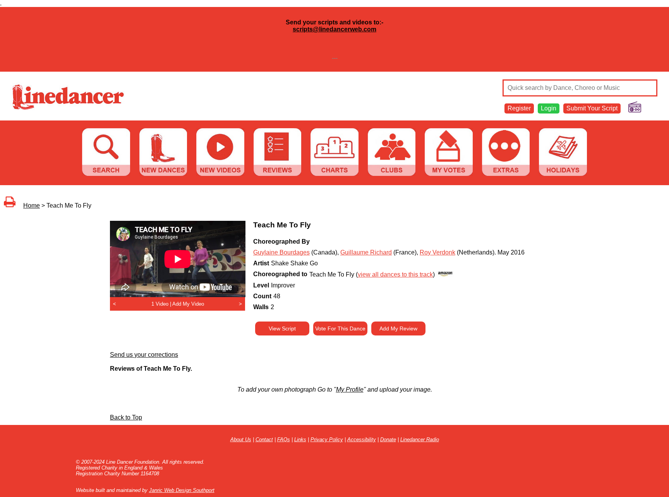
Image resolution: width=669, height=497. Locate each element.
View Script (282, 328)
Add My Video (188, 304)
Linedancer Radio (419, 439)
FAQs (283, 439)
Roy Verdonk (437, 252)
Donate (388, 439)
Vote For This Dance (340, 328)
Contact (264, 439)
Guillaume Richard (366, 252)
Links (300, 439)
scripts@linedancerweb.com (334, 29)
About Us (240, 439)
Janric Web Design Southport (181, 490)
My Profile (350, 389)
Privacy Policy (326, 439)
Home (31, 205)
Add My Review (398, 328)
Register (519, 108)
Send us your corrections (144, 354)
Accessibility (361, 439)
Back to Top (126, 417)
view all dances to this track (395, 274)
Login (548, 108)
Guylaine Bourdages (281, 252)
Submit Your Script (592, 108)
